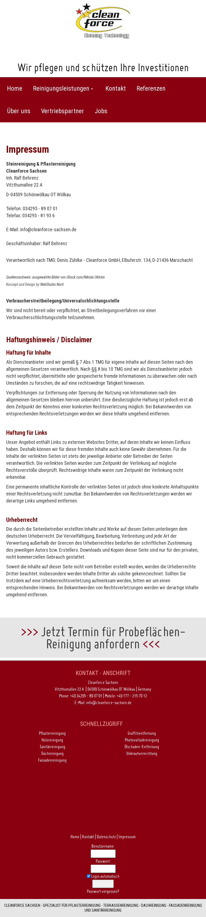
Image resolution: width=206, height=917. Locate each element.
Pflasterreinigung (52, 733)
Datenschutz (106, 836)
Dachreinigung (52, 753)
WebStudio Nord (52, 284)
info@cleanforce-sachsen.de (48, 229)
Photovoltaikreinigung (142, 740)
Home (75, 836)
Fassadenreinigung (52, 760)
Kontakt (88, 836)
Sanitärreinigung (52, 746)
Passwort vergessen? (103, 891)
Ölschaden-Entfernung (141, 746)
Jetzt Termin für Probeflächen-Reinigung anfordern (113, 638)
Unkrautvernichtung (141, 753)
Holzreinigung (52, 740)
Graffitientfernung (142, 733)
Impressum (127, 836)
